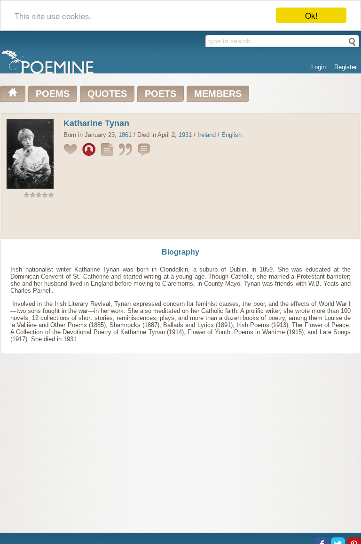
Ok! (311, 15)
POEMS (53, 93)
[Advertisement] (180, 220)
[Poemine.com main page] (13, 93)
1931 (185, 134)
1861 (125, 134)
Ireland (206, 134)
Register (345, 67)
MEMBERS (218, 93)
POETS (160, 93)
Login (318, 67)
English (231, 134)
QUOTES (107, 93)
